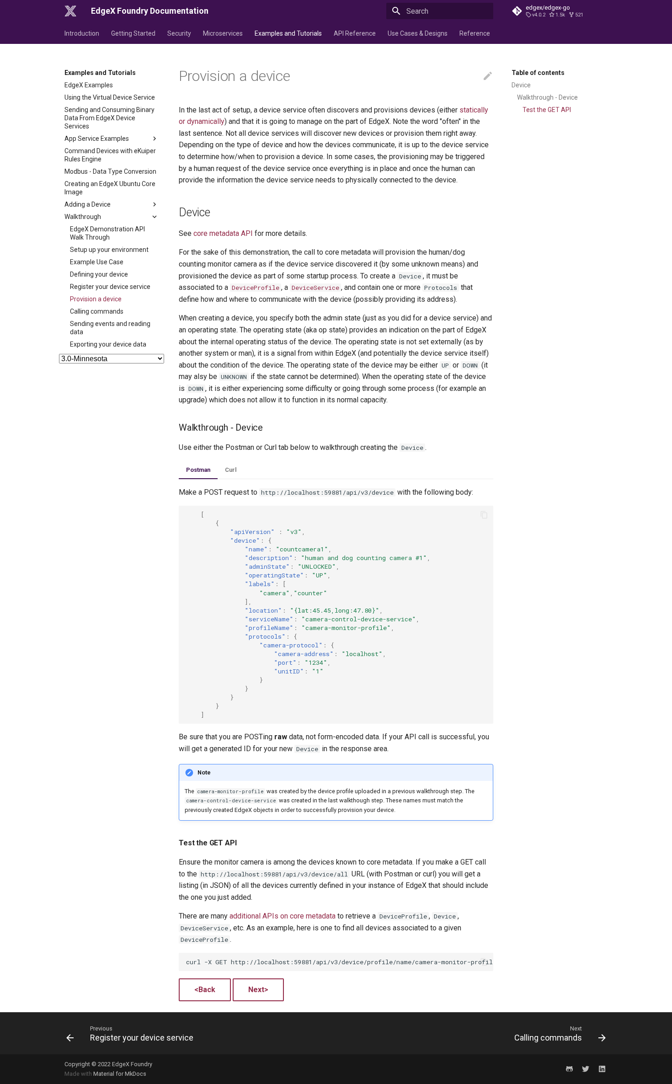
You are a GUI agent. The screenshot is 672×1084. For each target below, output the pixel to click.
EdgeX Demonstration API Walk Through (107, 233)
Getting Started (133, 33)
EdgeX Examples (88, 85)
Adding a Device (87, 204)
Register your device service (110, 286)
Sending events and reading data (110, 328)
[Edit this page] (487, 76)
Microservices (223, 33)
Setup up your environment (109, 249)
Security (179, 33)
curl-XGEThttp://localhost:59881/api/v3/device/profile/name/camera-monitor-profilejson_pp (339, 962)
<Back (204, 989)
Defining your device (99, 274)
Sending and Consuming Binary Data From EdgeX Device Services (109, 118)
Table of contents (538, 72)
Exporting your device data (108, 344)
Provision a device (96, 299)
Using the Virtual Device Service (109, 97)
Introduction (81, 33)
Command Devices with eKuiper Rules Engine (110, 155)
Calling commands (96, 311)
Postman (198, 469)
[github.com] (569, 1069)
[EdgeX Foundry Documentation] (70, 11)
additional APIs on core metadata (282, 916)
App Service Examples (96, 138)
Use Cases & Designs (418, 33)
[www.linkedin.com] (602, 1069)
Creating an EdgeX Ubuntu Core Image (109, 188)
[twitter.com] (585, 1069)
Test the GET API (547, 109)
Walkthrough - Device (547, 97)
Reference (474, 33)
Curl (231, 469)
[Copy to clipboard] (484, 514)
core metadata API (223, 233)
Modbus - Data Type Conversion (110, 171)
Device (521, 85)
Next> (258, 989)
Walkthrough (82, 216)
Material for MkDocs (119, 1073)
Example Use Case (96, 262)
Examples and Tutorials (288, 33)
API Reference (355, 33)
